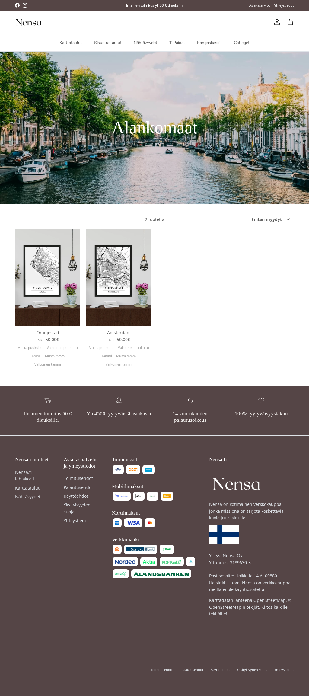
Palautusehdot (78, 487)
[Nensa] (28, 22)
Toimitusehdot (78, 478)
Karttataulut (70, 43)
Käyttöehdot (76, 496)
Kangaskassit (209, 43)
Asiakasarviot (259, 5)
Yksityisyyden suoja (252, 669)
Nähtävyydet (145, 43)
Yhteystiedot (284, 5)
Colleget (242, 43)
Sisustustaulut (108, 43)
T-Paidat (177, 43)
